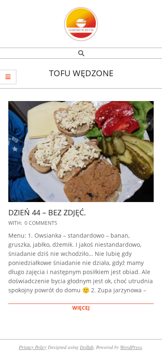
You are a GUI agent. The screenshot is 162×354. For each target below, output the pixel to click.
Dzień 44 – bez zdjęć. (47, 212)
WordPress (131, 347)
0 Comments (41, 222)
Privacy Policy (33, 347)
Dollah (86, 347)
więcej (81, 307)
